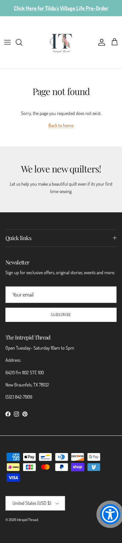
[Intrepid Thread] (61, 42)
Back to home (61, 125)
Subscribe (61, 314)
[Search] (22, 42)
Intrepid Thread (27, 519)
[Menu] (7, 42)
